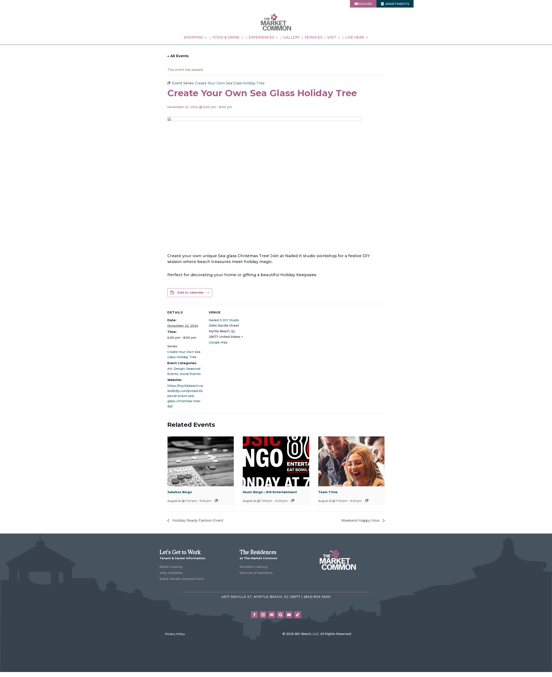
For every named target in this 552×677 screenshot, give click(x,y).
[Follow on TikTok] (297, 614)
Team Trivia (327, 492)
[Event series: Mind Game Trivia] (366, 500)
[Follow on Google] (280, 614)
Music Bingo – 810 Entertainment (270, 492)
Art (169, 369)
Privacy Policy (175, 634)
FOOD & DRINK (226, 37)
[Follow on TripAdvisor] (271, 614)
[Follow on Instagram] (263, 614)
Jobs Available (171, 573)
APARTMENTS (397, 4)
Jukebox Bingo (180, 492)
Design (179, 369)
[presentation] (201, 461)
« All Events (178, 56)
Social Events (190, 374)
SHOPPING (193, 37)
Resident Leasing (253, 567)
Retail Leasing (171, 567)
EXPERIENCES (261, 37)
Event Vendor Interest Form (182, 579)
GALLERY (291, 37)
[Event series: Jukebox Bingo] (216, 500)
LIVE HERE (354, 37)
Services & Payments (256, 573)
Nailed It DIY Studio (224, 320)
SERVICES (313, 37)
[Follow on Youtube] (288, 614)
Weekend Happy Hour (361, 520)
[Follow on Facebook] (254, 614)
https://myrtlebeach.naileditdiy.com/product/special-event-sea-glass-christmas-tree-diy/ (185, 396)
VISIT (331, 37)
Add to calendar (190, 292)
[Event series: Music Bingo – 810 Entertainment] (292, 500)
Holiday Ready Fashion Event (197, 520)
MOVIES (365, 4)
